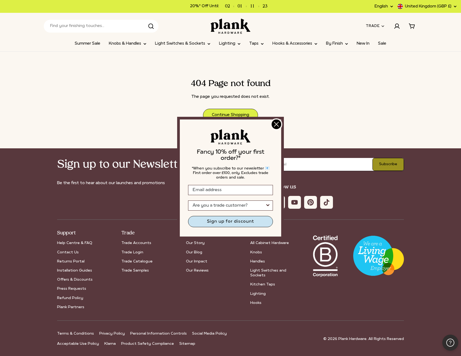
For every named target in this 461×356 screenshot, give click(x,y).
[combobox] (229, 205)
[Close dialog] (276, 124)
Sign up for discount (230, 221)
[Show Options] (268, 205)
